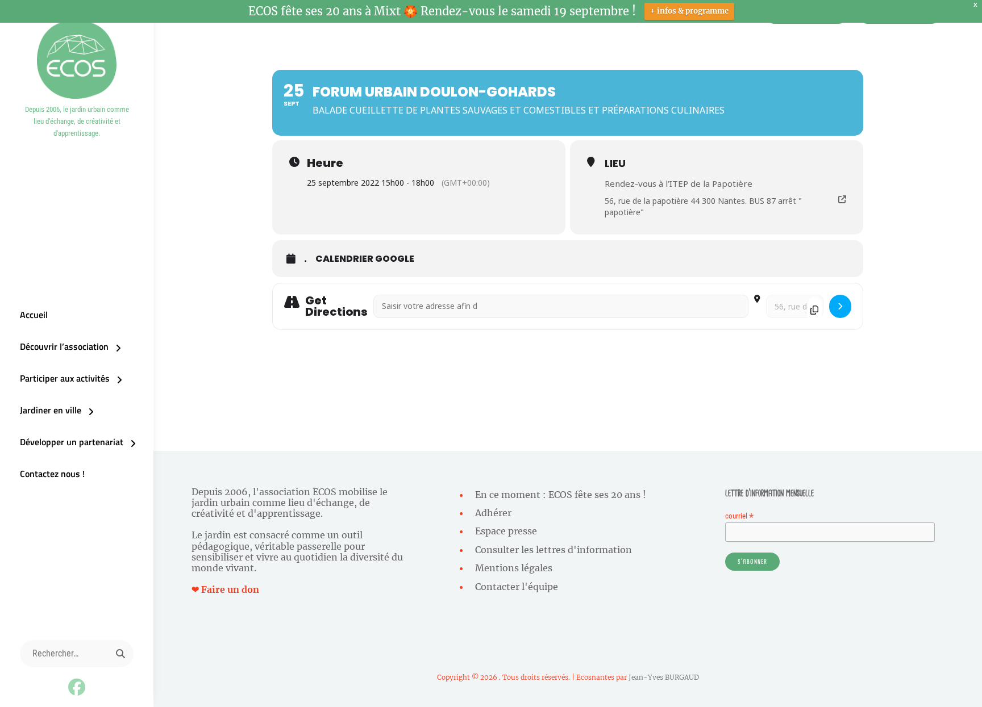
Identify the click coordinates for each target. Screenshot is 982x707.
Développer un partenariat (71, 442)
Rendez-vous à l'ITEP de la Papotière (678, 183)
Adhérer (493, 512)
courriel (739, 516)
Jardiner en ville (50, 410)
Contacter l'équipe (516, 586)
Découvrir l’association (64, 346)
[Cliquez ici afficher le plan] (840, 306)
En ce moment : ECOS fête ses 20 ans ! (560, 494)
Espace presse (506, 531)
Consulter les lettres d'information (553, 549)
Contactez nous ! (52, 473)
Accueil (34, 314)
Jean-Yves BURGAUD (664, 677)
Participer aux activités (65, 378)
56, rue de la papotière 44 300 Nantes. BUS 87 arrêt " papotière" (703, 206)
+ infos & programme (689, 11)
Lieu (615, 163)
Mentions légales (513, 568)
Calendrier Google (364, 259)
